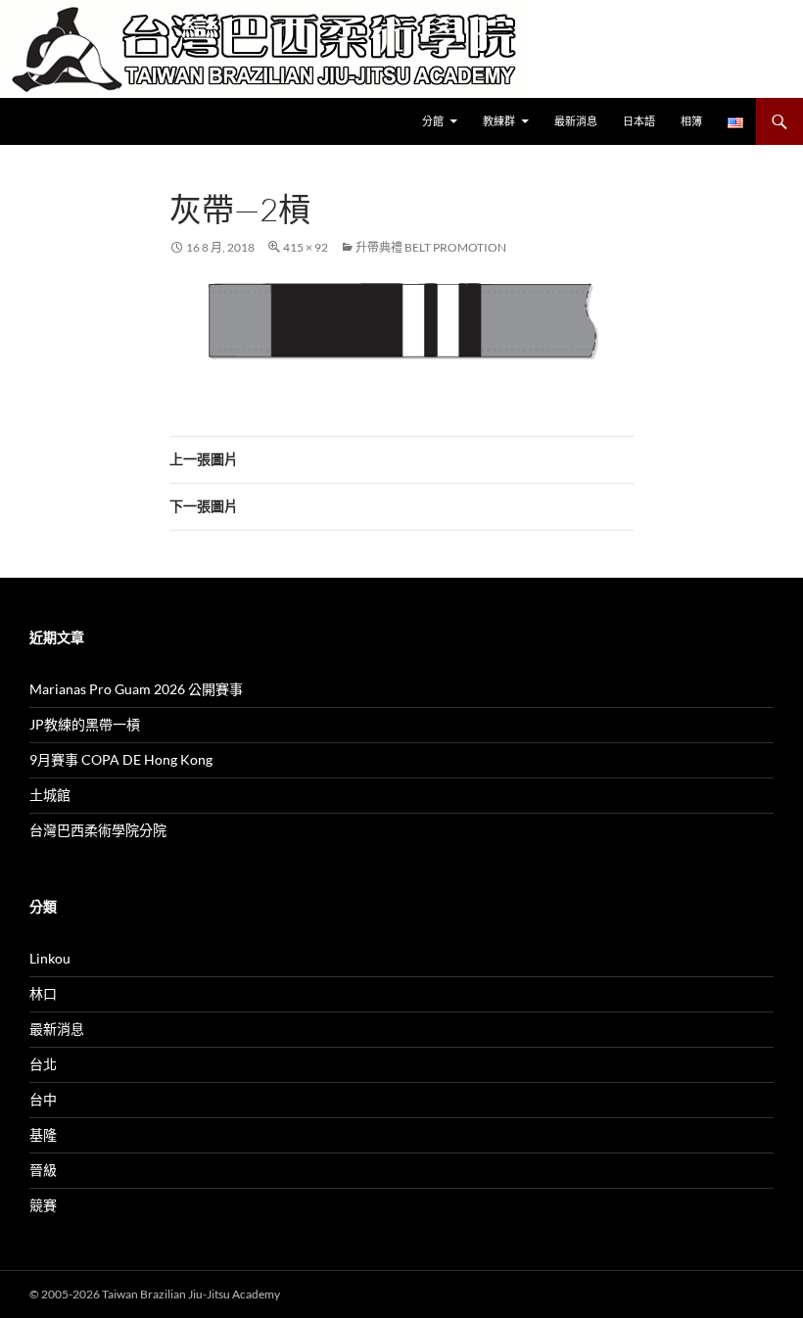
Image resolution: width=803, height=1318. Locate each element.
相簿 (691, 121)
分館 (433, 121)
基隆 (43, 1134)
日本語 (639, 121)
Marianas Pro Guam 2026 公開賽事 (136, 689)
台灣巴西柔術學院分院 (97, 830)
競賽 (43, 1205)
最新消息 (575, 121)
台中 (43, 1099)
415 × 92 (305, 247)
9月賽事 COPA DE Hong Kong (121, 759)
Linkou (50, 958)
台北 (43, 1064)
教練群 (499, 121)
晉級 (43, 1169)
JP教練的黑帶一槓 (84, 724)
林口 (43, 993)
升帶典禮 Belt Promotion (430, 247)
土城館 (50, 794)
